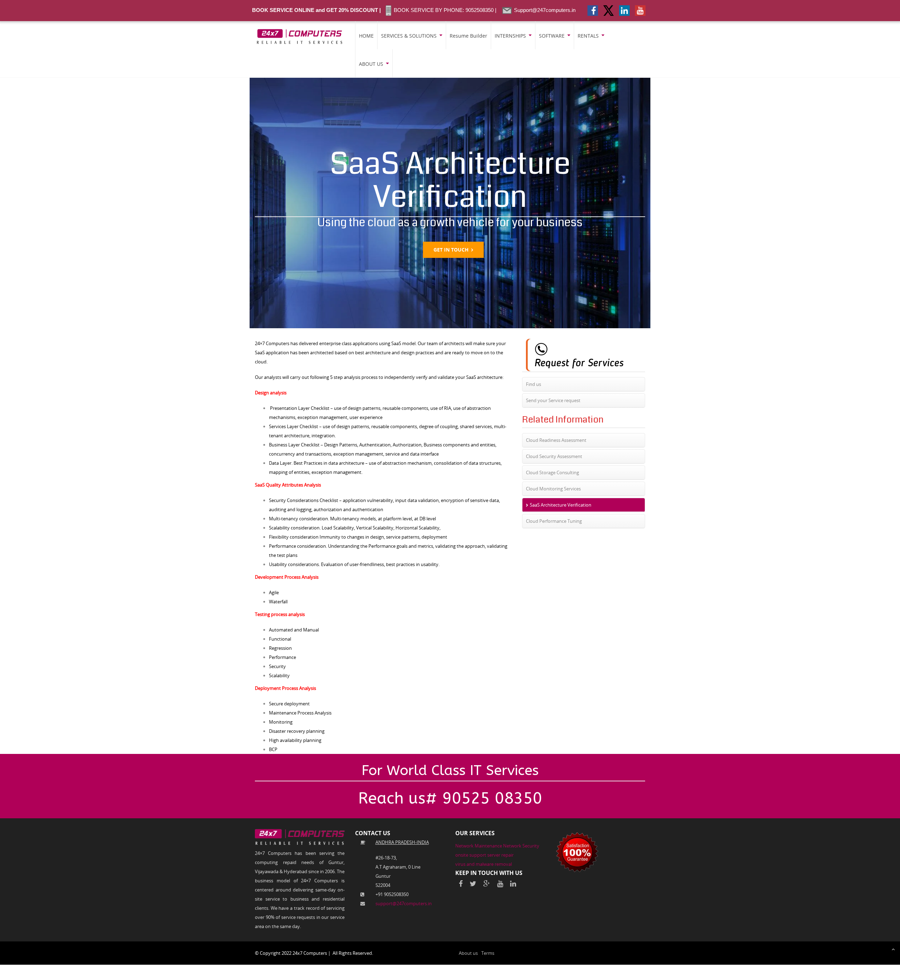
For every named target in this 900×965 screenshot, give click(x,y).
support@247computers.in (403, 903)
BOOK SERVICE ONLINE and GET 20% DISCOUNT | (316, 10)
